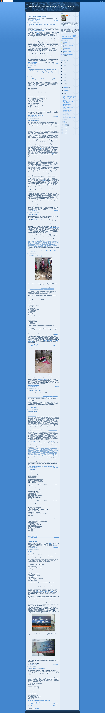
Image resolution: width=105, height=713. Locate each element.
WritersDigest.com (66, 42)
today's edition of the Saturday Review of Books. (47, 250)
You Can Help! (32, 348)
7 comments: (56, 345)
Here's (50, 543)
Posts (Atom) (37, 708)
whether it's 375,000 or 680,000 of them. (44, 591)
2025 (63, 63)
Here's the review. (31, 406)
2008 (63, 130)
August (65, 92)
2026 (63, 62)
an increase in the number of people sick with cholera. (42, 289)
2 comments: (56, 63)
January (65, 125)
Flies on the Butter (32, 416)
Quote (29, 67)
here (53, 153)
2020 (63, 71)
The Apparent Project (42, 379)
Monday (30, 551)
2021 (63, 69)
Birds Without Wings (37, 428)
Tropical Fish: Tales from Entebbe (39, 219)
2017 (63, 75)
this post (44, 180)
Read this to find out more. (34, 385)
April (65, 121)
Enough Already (32, 541)
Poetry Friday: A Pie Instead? (36, 668)
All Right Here (32, 469)
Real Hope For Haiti (67, 51)
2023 (63, 66)
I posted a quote (36, 28)
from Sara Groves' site (33, 536)
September (66, 90)
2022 (63, 68)
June (65, 95)
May (64, 119)
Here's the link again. (32, 62)
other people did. (36, 19)
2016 (63, 77)
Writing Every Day (33, 120)
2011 (63, 84)
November (66, 87)
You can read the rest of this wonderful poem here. (39, 700)
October (65, 89)
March (65, 122)
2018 (63, 74)
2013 (63, 81)
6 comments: (56, 703)
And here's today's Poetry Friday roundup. (37, 702)
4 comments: (56, 210)
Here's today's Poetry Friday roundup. (36, 115)
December (66, 86)
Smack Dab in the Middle (68, 45)
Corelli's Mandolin (53, 430)
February (65, 124)
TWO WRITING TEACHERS (68, 54)
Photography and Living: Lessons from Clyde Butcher (70, 98)
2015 (63, 78)
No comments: (56, 20)
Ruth (69, 15)
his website (36, 33)
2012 (63, 83)
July (64, 93)
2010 (63, 127)
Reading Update (32, 214)
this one (41, 148)
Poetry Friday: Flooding (35, 256)
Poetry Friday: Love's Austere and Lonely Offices (43, 79)
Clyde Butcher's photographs (37, 30)
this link (33, 85)
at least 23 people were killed (47, 288)
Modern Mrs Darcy (66, 48)
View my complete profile (67, 38)
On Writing (53, 236)
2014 (63, 80)
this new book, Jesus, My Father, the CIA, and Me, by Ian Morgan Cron (43, 397)
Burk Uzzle (35, 73)
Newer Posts (31, 705)
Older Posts (55, 705)
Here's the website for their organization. (49, 335)
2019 (63, 72)
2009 (63, 129)
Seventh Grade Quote (34, 390)
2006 (63, 133)
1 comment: (57, 251)
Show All (77, 58)
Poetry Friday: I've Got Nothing (37, 16)
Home (43, 705)
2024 (63, 65)
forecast (51, 556)
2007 (63, 132)
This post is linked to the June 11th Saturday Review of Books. (41, 466)
